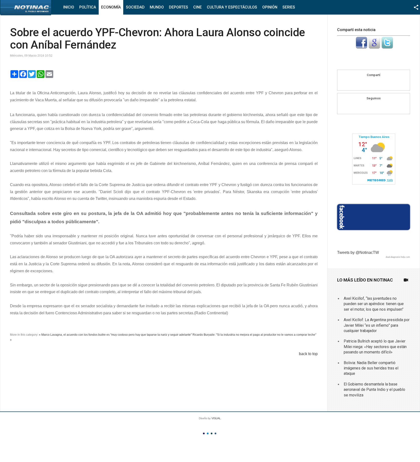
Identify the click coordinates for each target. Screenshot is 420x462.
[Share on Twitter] (383, 83)
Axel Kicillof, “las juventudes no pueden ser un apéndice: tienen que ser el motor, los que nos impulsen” (374, 304)
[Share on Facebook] (364, 83)
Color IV (215, 433)
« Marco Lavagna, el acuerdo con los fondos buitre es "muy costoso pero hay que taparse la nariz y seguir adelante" (115, 334)
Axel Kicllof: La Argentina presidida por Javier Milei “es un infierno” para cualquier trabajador (377, 325)
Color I (204, 433)
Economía (111, 7)
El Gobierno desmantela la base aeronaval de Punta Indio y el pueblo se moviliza (374, 389)
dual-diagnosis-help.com (398, 257)
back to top (308, 354)
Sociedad (135, 7)
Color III (211, 433)
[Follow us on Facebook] (369, 107)
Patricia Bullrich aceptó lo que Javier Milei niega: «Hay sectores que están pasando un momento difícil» (375, 346)
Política (87, 7)
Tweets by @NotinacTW (358, 252)
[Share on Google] (373, 83)
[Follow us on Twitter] (378, 107)
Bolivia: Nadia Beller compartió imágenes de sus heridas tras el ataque (371, 368)
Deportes (178, 7)
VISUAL (216, 418)
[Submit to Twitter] (387, 47)
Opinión (269, 7)
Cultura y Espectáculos (232, 7)
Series (288, 7)
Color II (208, 433)
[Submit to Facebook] (361, 47)
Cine (197, 7)
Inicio (68, 7)
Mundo (157, 7)
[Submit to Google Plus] (374, 47)
